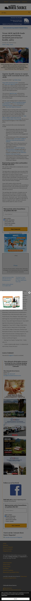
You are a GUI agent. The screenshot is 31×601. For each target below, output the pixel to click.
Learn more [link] (4, 595)
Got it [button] (15, 598)
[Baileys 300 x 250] (11, 309)
